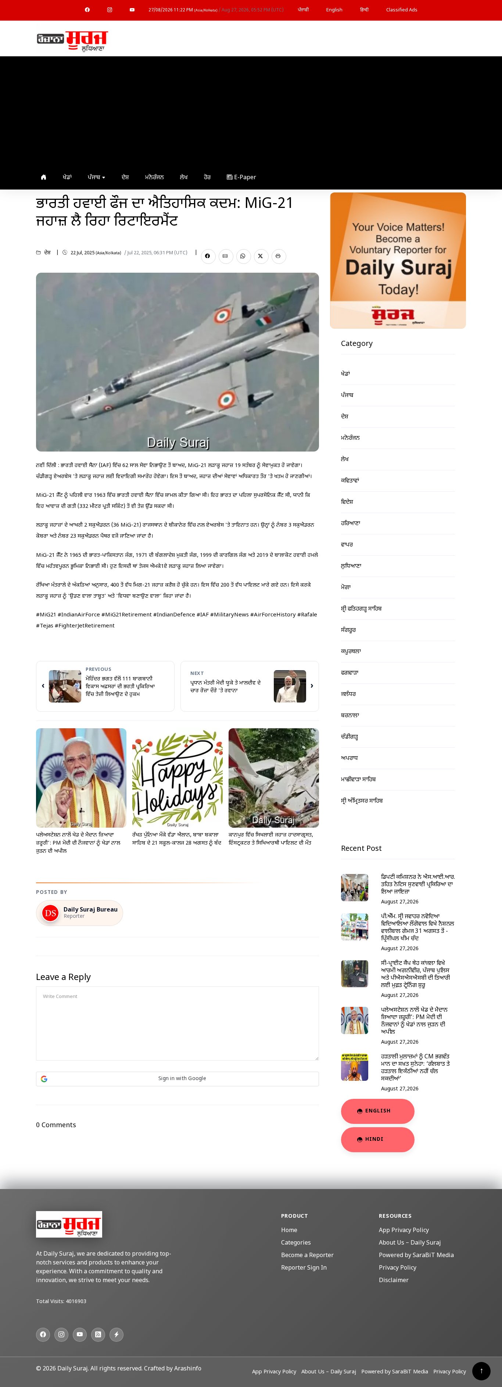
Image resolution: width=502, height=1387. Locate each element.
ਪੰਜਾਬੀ (303, 10)
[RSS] (98, 1335)
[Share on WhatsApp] (243, 256)
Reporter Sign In (304, 1268)
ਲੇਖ (184, 178)
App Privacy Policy (404, 1231)
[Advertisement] (249, 111)
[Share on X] (261, 256)
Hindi (374, 1139)
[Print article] (279, 256)
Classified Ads (401, 10)
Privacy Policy (397, 1268)
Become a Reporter (307, 1256)
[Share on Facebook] (208, 256)
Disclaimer (394, 1281)
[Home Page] (73, 39)
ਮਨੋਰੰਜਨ (154, 178)
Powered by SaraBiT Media (416, 1256)
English (334, 10)
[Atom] (116, 1335)
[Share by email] (226, 256)
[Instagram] (110, 10)
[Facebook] (87, 10)
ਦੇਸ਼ (125, 178)
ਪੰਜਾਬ (95, 178)
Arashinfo (187, 1369)
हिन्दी (364, 10)
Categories (296, 1243)
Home (289, 1231)
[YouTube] (132, 10)
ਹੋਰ (207, 178)
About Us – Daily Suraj (410, 1243)
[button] (177, 1079)
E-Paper (244, 178)
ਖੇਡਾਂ (67, 178)
